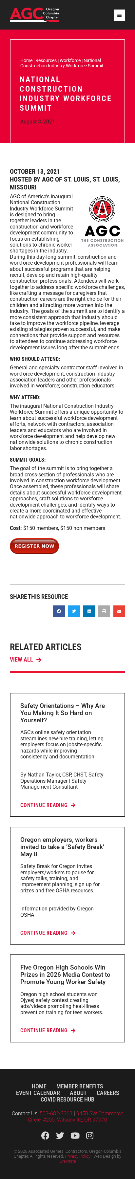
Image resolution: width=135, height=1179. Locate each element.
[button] (59, 611)
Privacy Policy (77, 1156)
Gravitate (67, 1161)
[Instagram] (90, 1135)
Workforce (70, 60)
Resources (46, 60)
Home (26, 60)
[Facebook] (45, 1135)
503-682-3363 (57, 1113)
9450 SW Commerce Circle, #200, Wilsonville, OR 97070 (75, 1116)
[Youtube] (75, 1135)
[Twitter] (60, 1135)
